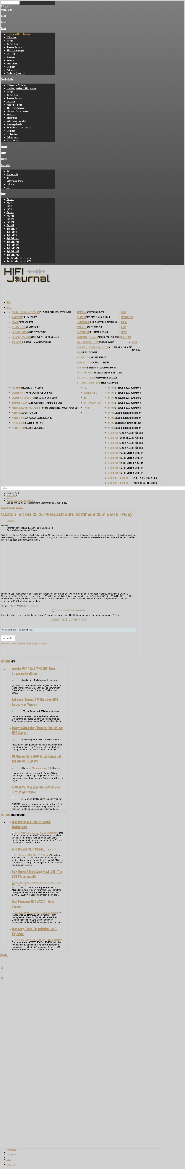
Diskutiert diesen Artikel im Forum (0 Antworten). (24, 643)
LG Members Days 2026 (40, 768)
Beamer (10, 40)
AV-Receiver (12, 37)
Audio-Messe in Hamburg (145, 478)
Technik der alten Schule (109, 337)
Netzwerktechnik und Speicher (19, 127)
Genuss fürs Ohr (94, 327)
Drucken (11, 521)
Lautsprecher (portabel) (16, 121)
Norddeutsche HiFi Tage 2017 (19, 258)
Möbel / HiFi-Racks (14, 104)
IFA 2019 (10, 212)
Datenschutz (13, 1155)
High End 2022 (13, 241)
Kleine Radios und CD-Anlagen (45, 337)
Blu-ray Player (12, 44)
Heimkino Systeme (14, 47)
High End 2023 (13, 245)
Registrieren (17, 507)
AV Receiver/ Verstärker (17, 85)
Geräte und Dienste (95, 312)
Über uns (11, 1164)
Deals (3, 22)
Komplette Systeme (37, 332)
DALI (8, 171)
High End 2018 (13, 235)
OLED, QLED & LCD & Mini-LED (98, 317)
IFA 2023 (10, 219)
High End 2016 (13, 228)
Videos (4, 159)
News (3, 28)
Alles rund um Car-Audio (120, 347)
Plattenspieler (12, 70)
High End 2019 (13, 238)
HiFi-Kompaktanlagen (15, 50)
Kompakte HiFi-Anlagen (106, 377)
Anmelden (8, 638)
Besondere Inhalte (109, 382)
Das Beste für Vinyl (99, 332)
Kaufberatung (12, 134)
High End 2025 (13, 251)
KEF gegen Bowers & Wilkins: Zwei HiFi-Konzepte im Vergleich (35, 702)
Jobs (9, 1159)
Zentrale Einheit (29, 317)
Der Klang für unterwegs (47, 397)
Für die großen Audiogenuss (103, 322)
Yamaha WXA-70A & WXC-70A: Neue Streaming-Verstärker (33, 671)
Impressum (12, 1150)
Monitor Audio (12, 174)
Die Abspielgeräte (33, 327)
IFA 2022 (10, 215)
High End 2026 (13, 254)
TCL (8, 187)
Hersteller (5, 165)
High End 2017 (12, 232)
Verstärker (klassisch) (16, 73)
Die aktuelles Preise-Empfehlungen (55, 312)
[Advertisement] (68, 571)
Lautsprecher (12, 63)
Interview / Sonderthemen (17, 111)
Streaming (11, 57)
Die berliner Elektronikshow (128, 387)
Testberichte (7, 79)
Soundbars (11, 53)
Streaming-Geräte (14, 124)
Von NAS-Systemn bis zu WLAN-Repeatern (59, 407)
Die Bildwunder (26, 322)
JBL (8, 177)
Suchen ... (136, 349)
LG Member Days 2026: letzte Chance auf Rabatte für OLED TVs (36, 758)
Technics (10, 184)
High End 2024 (13, 248)
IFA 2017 (10, 205)
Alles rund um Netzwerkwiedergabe (45, 402)
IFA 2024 (10, 222)
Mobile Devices (13, 140)
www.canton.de (32, 606)
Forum (4, 146)
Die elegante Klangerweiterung (36, 342)
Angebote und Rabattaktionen (19, 34)
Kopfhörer (11, 66)
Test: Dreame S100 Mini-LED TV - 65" (34, 849)
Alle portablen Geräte (35, 427)
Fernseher (11, 60)
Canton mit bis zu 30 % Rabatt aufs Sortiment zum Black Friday (67, 514)
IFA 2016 (10, 202)
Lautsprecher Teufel (15, 181)
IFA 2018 (10, 209)
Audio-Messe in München (131, 432)
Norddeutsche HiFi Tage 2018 (19, 261)
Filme (3, 153)
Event (3, 193)
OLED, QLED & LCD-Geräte (32, 387)
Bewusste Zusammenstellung (38, 417)
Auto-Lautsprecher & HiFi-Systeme (21, 88)
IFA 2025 (10, 225)
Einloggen (6, 507)
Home (3, 16)
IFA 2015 (10, 199)
